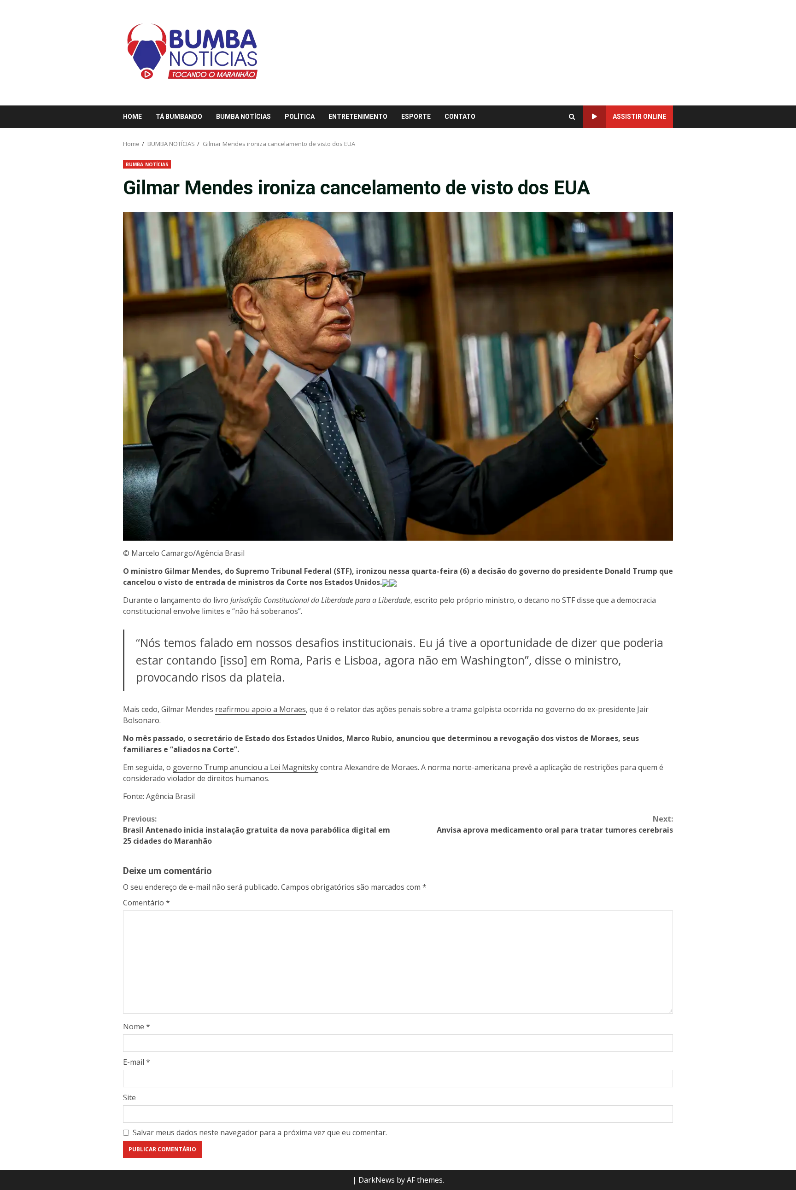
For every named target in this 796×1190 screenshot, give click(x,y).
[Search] (572, 117)
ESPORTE (416, 116)
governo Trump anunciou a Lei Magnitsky (245, 767)
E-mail (136, 1062)
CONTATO (460, 116)
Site (129, 1097)
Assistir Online (639, 116)
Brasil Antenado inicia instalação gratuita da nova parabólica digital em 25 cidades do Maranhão (256, 830)
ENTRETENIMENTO (357, 116)
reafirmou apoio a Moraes (260, 709)
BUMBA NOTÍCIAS (243, 116)
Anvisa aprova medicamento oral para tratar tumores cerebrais (555, 824)
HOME (132, 116)
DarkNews (376, 1180)
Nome (136, 1026)
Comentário (146, 903)
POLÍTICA (300, 116)
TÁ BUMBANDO (179, 116)
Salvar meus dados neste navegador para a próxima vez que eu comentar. (260, 1132)
